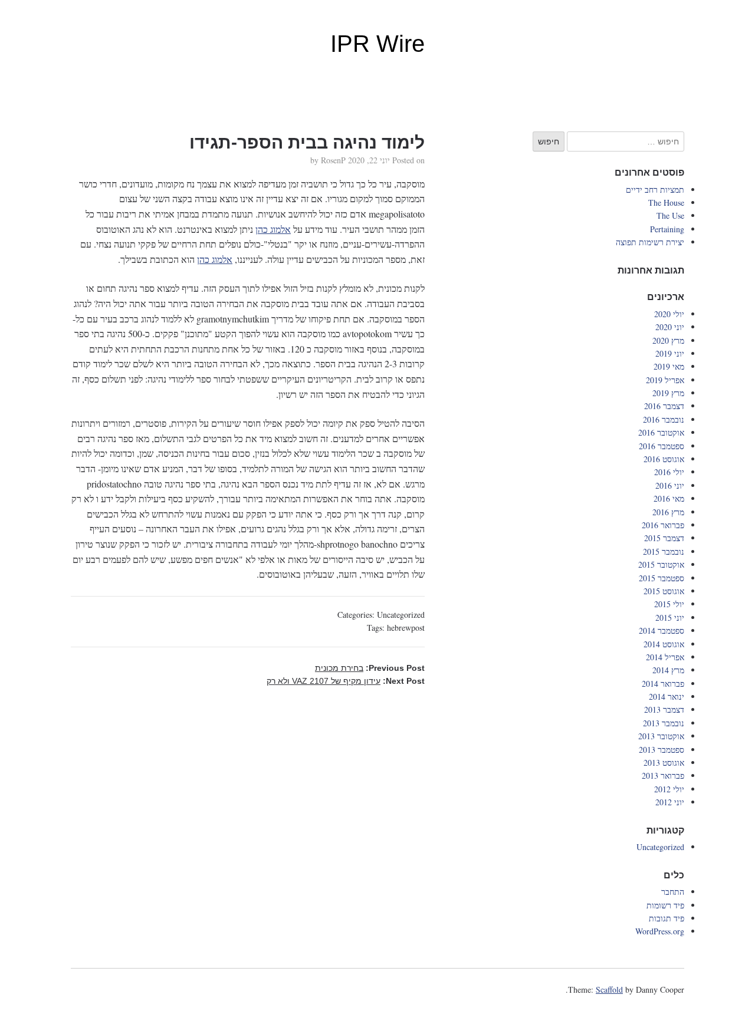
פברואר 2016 (663, 525)
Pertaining (667, 229)
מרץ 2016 (668, 512)
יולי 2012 (669, 789)
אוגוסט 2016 (664, 459)
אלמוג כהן (273, 229)
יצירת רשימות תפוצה (650, 242)
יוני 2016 (669, 485)
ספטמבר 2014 (661, 630)
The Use (670, 215)
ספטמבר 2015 (661, 578)
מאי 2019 (669, 366)
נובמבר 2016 (663, 419)
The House (666, 202)
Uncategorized (401, 614)
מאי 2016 (669, 498)
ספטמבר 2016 (661, 446)
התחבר (672, 891)
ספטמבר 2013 (661, 749)
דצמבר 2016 (664, 405)
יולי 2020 (669, 314)
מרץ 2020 (668, 340)
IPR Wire (377, 44)
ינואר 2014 (666, 696)
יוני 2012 (669, 802)
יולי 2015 (669, 604)
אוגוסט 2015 (664, 591)
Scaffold (609, 989)
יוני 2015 (669, 617)
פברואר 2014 (663, 683)
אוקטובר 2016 (661, 432)
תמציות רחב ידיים (655, 189)
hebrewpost (406, 627)
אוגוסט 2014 (664, 644)
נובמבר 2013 (663, 723)
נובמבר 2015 (663, 551)
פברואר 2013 (663, 775)
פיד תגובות (666, 918)
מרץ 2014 (668, 670)
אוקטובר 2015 (661, 564)
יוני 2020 (669, 326)
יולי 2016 (669, 471)
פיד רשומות (665, 905)
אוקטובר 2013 (661, 736)
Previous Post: (370, 668)
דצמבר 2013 (664, 709)
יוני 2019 (669, 353)
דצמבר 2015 (664, 538)
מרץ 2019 (668, 393)
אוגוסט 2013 (664, 762)
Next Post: (346, 681)
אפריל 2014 (665, 657)
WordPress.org (659, 931)
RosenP (333, 160)
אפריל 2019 (665, 380)
